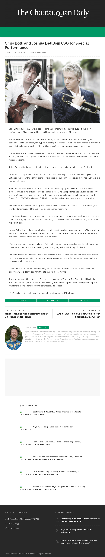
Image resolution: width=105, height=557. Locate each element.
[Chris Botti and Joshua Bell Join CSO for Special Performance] (52, 91)
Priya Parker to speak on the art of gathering (53, 427)
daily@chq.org (13, 528)
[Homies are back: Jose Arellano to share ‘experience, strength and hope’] (25, 446)
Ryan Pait (13, 52)
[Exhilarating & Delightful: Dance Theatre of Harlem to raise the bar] (25, 416)
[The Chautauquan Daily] (52, 13)
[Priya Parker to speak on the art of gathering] (25, 431)
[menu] (8, 32)
